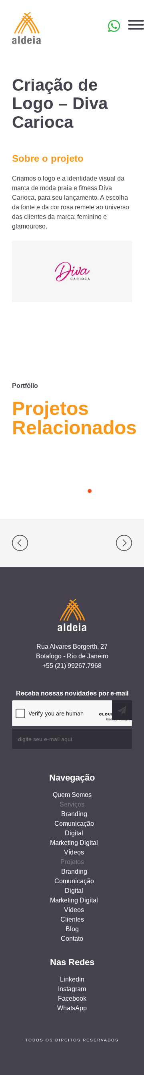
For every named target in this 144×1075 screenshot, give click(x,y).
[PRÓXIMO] (108, 543)
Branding (74, 814)
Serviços (72, 804)
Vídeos (74, 852)
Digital (74, 833)
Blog (72, 929)
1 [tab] (90, 491)
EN (79, 30)
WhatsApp (72, 1008)
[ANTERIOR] (36, 543)
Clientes (72, 919)
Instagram (72, 989)
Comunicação (74, 823)
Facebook (72, 998)
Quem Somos (72, 794)
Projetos (72, 861)
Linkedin (72, 979)
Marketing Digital (74, 842)
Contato (72, 938)
